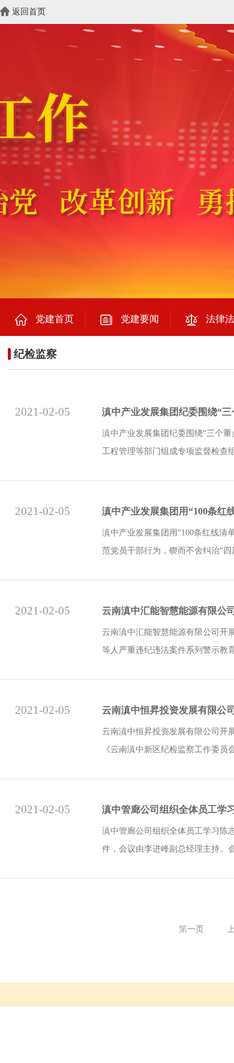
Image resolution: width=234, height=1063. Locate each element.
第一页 (191, 929)
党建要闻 (140, 319)
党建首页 (54, 319)
